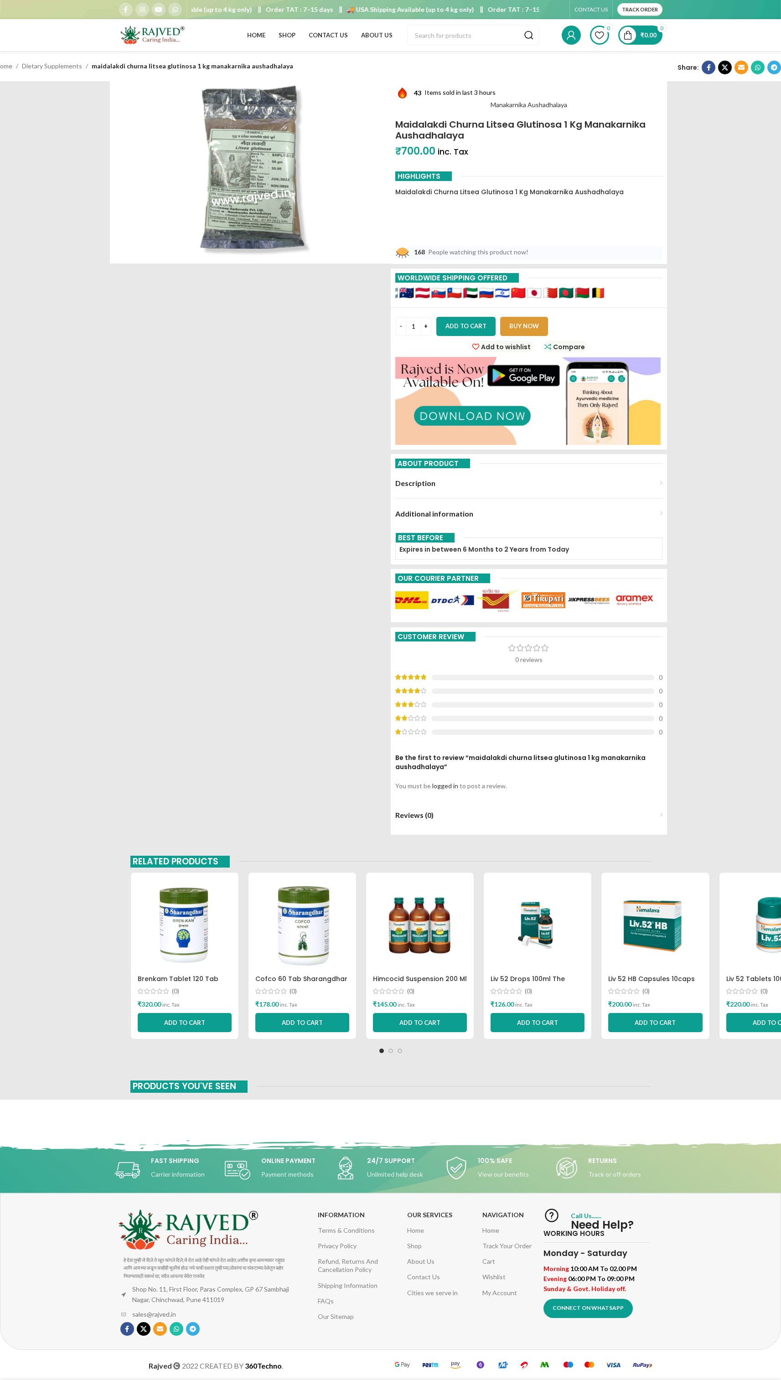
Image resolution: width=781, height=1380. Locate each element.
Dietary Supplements (52, 66)
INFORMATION (341, 1215)
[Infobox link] (169, 1170)
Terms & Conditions (346, 1230)
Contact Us (423, 1277)
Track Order (640, 9)
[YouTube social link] (159, 9)
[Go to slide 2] (390, 1051)
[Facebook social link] (126, 9)
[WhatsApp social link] (175, 9)
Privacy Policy (337, 1246)
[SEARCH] (528, 35)
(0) (175, 991)
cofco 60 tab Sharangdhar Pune (301, 983)
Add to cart (465, 326)
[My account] (571, 35)
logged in (445, 786)
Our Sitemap (336, 1316)
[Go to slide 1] (381, 1051)
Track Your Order (507, 1246)
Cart (488, 1261)
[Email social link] (741, 67)
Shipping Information (348, 1285)
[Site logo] (153, 34)
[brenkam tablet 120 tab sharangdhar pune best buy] (185, 925)
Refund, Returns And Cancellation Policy (348, 1265)
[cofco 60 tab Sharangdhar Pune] (302, 925)
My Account (499, 1293)
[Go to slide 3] (400, 1051)
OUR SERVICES (429, 1215)
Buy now (524, 326)
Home (415, 1230)
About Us (420, 1261)
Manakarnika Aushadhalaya (529, 105)
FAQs (326, 1301)
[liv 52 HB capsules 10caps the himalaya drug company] (655, 925)
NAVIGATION (503, 1215)
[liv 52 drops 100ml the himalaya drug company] (537, 925)
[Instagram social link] (142, 9)
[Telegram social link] (774, 67)
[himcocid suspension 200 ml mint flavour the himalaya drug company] (420, 925)
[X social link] (725, 67)
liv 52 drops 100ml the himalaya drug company (532, 983)
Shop (414, 1246)
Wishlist (494, 1277)
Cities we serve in (432, 1293)
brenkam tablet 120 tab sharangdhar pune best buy (184, 983)
